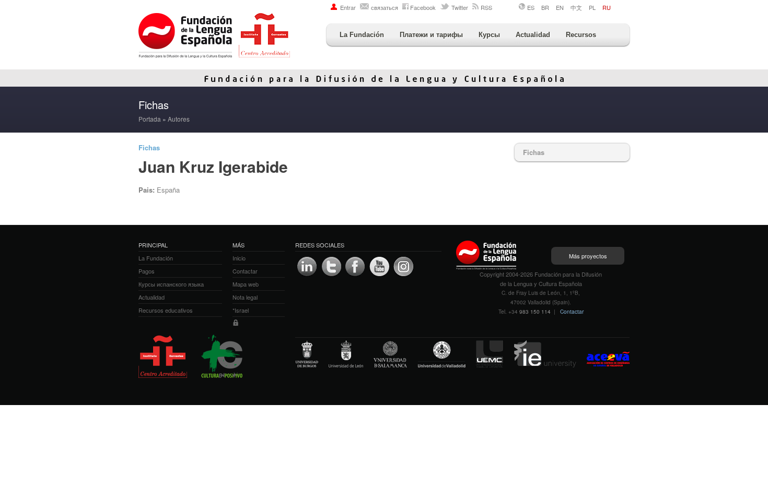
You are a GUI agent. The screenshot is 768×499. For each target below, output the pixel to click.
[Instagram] (403, 267)
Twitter (459, 7)
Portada (149, 118)
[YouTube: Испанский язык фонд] (379, 267)
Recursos (581, 35)
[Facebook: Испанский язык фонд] (355, 267)
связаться (384, 7)
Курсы (489, 35)
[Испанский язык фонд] (214, 36)
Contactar (572, 311)
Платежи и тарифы (431, 35)
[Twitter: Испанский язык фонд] (331, 267)
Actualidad (533, 35)
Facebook (423, 7)
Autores (179, 118)
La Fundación (362, 35)
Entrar (348, 7)
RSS (486, 7)
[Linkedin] (307, 267)
